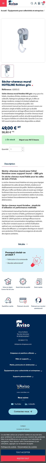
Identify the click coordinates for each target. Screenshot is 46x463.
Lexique (23, 426)
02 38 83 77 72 (23, 340)
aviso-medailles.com (23, 392)
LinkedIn (31, 404)
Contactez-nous (21, 412)
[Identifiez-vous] (35, 3)
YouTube (18, 404)
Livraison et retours (23, 429)
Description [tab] (9, 164)
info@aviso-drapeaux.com (23, 344)
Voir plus (21, 244)
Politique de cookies (8, 447)
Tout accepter (23, 452)
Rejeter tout (23, 458)
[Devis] (39, 4)
